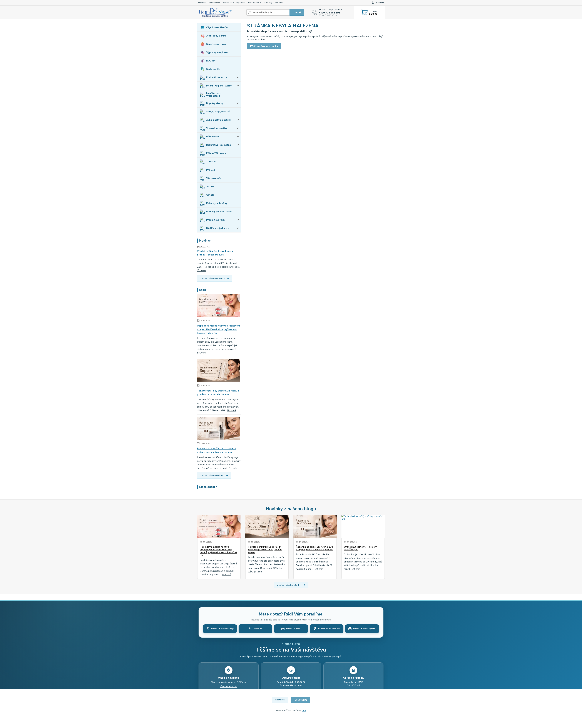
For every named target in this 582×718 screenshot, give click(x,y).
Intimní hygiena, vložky (219, 85)
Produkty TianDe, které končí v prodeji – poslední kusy (215, 252)
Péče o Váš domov (216, 153)
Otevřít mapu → (228, 686)
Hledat (297, 12)
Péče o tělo (212, 136)
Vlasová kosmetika (216, 128)
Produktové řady (215, 219)
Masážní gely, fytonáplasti (213, 94)
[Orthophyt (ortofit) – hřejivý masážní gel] (363, 526)
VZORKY (211, 186)
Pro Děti (210, 169)
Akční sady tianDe (216, 35)
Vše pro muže (213, 178)
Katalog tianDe (254, 2)
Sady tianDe (213, 69)
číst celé (201, 270)
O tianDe (202, 2)
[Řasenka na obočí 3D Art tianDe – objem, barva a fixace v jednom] (218, 429)
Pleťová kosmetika (216, 77)
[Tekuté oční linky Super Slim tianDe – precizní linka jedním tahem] (218, 371)
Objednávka (214, 2)
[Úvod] (220, 12)
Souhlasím (300, 699)
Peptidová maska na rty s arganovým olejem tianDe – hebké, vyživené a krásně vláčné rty (218, 329)
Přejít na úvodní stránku (264, 46)
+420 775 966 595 (329, 12)
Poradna (279, 2)
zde (304, 710)
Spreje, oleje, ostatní (218, 111)
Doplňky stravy (214, 103)
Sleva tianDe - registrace (234, 2)
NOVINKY (211, 60)
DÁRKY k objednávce (217, 228)
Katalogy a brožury (216, 203)
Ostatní (210, 194)
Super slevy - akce (216, 44)
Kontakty (268, 2)
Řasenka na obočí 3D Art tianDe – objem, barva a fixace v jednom (216, 450)
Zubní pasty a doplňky (218, 119)
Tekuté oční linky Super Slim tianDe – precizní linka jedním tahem (219, 392)
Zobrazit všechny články (211, 475)
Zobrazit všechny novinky (212, 278)
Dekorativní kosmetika (218, 144)
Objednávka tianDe (217, 27)
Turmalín (211, 161)
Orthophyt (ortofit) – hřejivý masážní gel (360, 548)
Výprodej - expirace (217, 52)
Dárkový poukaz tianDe (219, 211)
